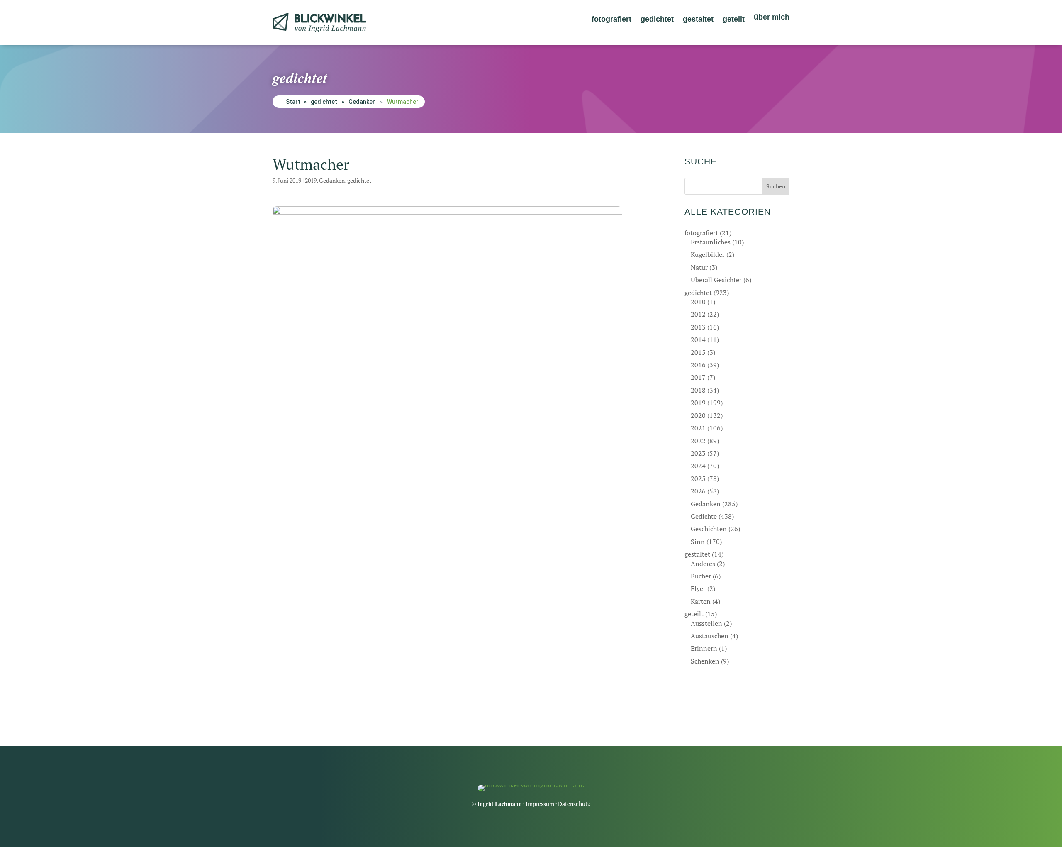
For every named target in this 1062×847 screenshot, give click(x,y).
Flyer (698, 588)
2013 (698, 327)
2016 (698, 364)
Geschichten (709, 528)
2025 (698, 478)
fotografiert (611, 19)
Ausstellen (706, 623)
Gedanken (362, 101)
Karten (701, 601)
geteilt (734, 19)
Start (293, 101)
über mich (771, 17)
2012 (698, 314)
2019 (311, 180)
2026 (698, 491)
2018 (698, 390)
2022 (698, 440)
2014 (698, 339)
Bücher (701, 576)
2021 (698, 427)
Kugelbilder (708, 254)
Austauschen (709, 635)
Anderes (703, 563)
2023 (698, 453)
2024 (698, 465)
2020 (698, 415)
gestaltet (698, 19)
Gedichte (704, 516)
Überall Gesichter (716, 279)
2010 (698, 301)
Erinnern (704, 648)
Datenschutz (574, 804)
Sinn (698, 541)
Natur (699, 267)
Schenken (705, 661)
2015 (698, 352)
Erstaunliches (711, 242)
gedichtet (657, 19)
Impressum (540, 804)
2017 (698, 377)
